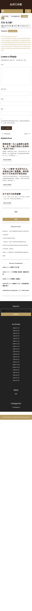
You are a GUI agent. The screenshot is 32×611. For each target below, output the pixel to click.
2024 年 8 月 (16, 372)
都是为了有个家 (15, 267)
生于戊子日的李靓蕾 (12, 194)
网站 (2, 109)
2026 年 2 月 (16, 338)
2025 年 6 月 (16, 354)
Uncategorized (15, 16)
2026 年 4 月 (16, 336)
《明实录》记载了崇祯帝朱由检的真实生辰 (14, 241)
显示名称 (4, 89)
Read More (7, 160)
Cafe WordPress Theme (10, 417)
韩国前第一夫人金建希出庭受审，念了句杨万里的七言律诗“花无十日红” (16, 146)
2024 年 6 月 (16, 375)
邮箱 (2, 99)
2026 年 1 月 (16, 341)
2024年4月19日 (7, 25)
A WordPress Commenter (10, 290)
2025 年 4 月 (16, 356)
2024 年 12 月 (16, 364)
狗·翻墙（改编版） (16, 279)
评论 (2, 64)
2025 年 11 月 (16, 346)
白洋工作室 (16, 4)
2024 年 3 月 (16, 380)
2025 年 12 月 (16, 343)
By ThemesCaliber (23, 417)
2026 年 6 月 (16, 330)
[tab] (3, 11)
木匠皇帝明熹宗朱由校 (9, 238)
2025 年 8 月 (16, 351)
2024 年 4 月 (16, 377)
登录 (16, 393)
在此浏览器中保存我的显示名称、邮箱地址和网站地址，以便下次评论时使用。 (15, 122)
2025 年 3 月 (16, 359)
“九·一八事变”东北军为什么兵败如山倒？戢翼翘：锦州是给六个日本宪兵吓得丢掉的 (16, 171)
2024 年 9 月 (16, 370)
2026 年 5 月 (16, 333)
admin (15, 25)
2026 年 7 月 (16, 328)
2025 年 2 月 (16, 362)
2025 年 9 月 (16, 349)
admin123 (5, 283)
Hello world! (25, 290)
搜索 (16, 211)
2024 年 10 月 (16, 367)
